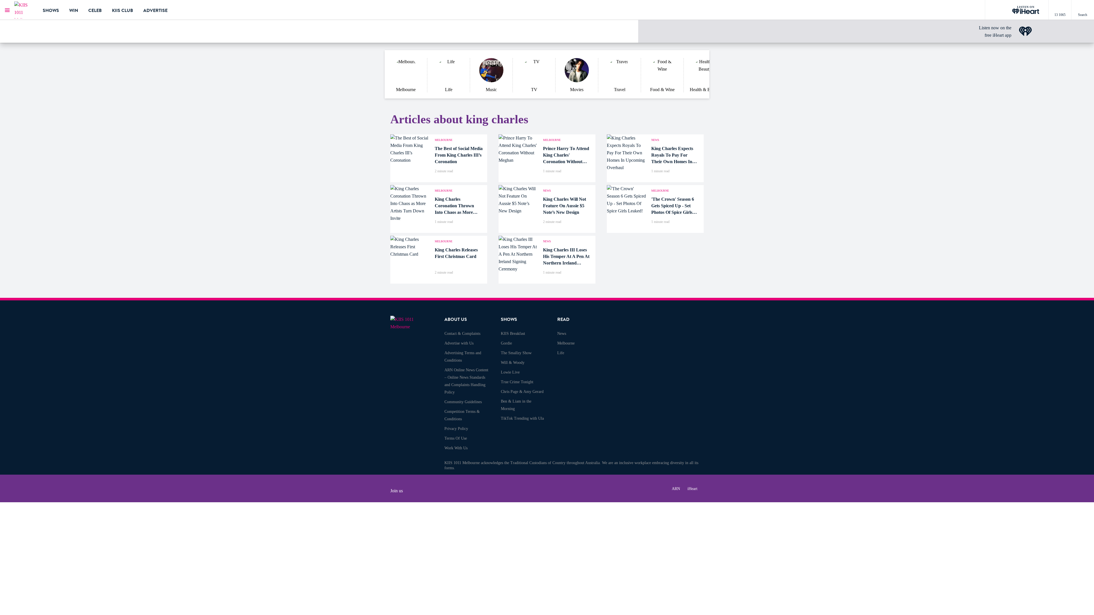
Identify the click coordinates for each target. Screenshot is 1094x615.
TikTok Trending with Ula (522, 418)
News (561, 333)
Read (563, 319)
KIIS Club (122, 10)
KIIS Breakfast (513, 333)
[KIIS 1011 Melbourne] (24, 10)
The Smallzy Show (516, 353)
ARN (676, 489)
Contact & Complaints (462, 333)
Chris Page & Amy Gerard (522, 392)
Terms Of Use (455, 438)
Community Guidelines (463, 402)
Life (560, 353)
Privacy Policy (456, 429)
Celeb (95, 10)
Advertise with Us (458, 343)
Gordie (506, 343)
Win (73, 10)
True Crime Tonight (517, 382)
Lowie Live (510, 372)
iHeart (692, 489)
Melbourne (566, 343)
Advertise (155, 10)
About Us (455, 319)
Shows (51, 10)
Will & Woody (512, 362)
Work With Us (456, 448)
